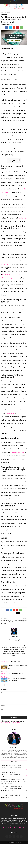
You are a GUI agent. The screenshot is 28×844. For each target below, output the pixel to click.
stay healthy (22, 218)
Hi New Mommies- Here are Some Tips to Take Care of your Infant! (7, 622)
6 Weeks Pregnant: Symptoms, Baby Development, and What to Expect (11, 787)
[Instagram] (10, 836)
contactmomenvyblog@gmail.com (14, 827)
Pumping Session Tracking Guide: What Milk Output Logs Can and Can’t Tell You (13, 780)
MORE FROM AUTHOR (15, 661)
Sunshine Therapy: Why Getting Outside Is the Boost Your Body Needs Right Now (17, 667)
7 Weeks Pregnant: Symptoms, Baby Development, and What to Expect (11, 773)
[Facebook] (6, 836)
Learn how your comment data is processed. (11, 723)
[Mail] (14, 836)
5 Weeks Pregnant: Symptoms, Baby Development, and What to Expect (11, 794)
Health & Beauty (8, 12)
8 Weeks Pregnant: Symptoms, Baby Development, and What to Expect (11, 766)
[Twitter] (21, 836)
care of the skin (10, 413)
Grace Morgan (3, 783)
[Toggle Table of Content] (17, 160)
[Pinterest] (17, 836)
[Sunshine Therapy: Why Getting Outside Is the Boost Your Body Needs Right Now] (4, 667)
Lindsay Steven (5, 24)
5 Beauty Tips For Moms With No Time (20, 621)
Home (2, 12)
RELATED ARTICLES (5, 661)
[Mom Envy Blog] (14, 7)
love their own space (17, 452)
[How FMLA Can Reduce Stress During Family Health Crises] (4, 680)
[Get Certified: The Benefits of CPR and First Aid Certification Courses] (4, 677)
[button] (26, 2)
